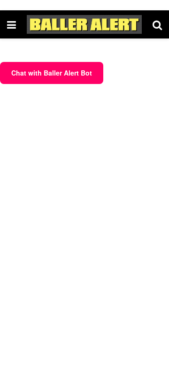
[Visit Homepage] (84, 24)
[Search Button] (157, 24)
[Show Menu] (11, 24)
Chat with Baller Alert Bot (51, 72)
